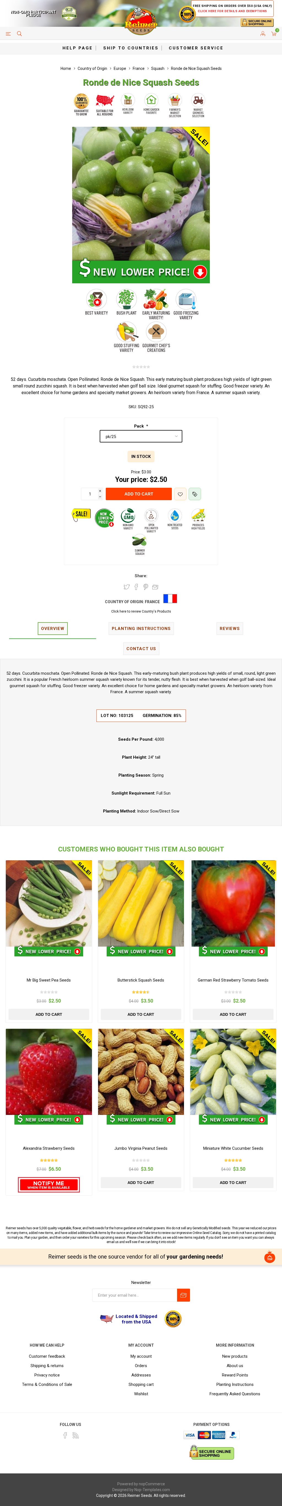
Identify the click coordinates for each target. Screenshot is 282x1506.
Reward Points (235, 1375)
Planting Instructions (235, 1384)
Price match (195, 494)
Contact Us (141, 648)
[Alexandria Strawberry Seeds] (49, 1072)
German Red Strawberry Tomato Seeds (233, 980)
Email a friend (155, 587)
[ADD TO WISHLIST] (180, 494)
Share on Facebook (136, 587)
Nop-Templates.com (152, 1489)
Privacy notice (47, 1375)
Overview (52, 628)
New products (235, 1356)
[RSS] (75, 1435)
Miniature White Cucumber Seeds (233, 1148)
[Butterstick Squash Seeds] (141, 903)
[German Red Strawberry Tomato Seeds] (233, 903)
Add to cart (138, 494)
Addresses (141, 1375)
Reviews (230, 628)
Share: (141, 575)
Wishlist (141, 1393)
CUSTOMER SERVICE (196, 48)
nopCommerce (152, 1484)
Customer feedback (47, 1356)
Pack (139, 426)
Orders (141, 1365)
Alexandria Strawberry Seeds (49, 1148)
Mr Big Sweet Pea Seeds (49, 980)
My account (141, 1356)
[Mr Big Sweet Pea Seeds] (49, 903)
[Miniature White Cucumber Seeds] (233, 1072)
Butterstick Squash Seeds (141, 980)
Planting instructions (141, 628)
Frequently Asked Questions (235, 1393)
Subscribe (183, 1295)
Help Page (78, 48)
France (152, 602)
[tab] (52, 629)
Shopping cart (141, 1384)
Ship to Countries (131, 48)
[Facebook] (65, 1435)
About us (235, 1365)
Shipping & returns (47, 1365)
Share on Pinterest (146, 587)
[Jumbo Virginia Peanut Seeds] (141, 1072)
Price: (136, 472)
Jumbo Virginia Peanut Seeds (140, 1148)
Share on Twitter (127, 587)
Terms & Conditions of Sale (47, 1384)
